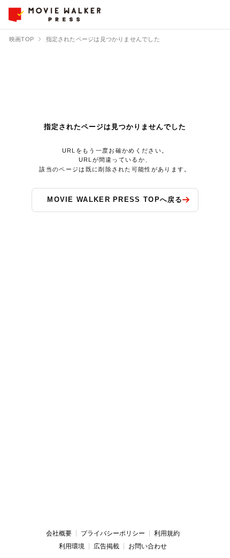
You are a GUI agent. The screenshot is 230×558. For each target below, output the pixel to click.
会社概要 (59, 533)
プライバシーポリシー (113, 533)
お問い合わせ (147, 546)
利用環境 (72, 546)
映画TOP (21, 39)
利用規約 (167, 533)
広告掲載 (106, 546)
